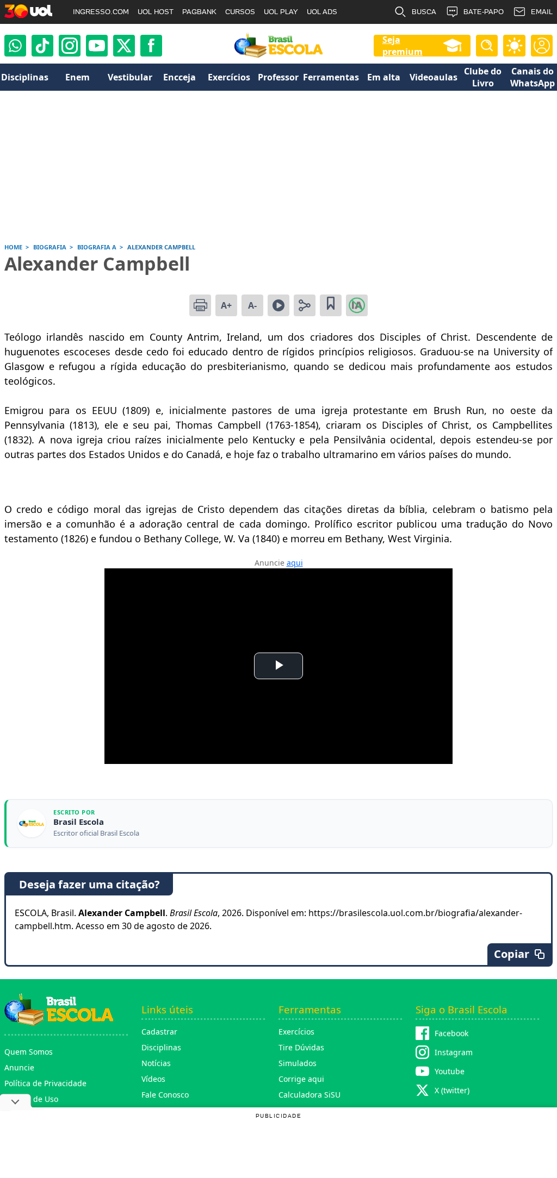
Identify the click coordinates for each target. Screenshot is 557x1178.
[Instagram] (70, 46)
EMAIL (542, 12)
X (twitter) (452, 1090)
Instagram (454, 1052)
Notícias (156, 1063)
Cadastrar (159, 1031)
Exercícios (296, 1031)
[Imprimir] (200, 305)
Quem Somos (28, 1052)
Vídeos (153, 1079)
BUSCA (424, 12)
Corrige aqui (301, 1079)
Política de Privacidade (45, 1083)
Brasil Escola (78, 822)
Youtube (450, 1071)
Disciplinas (161, 1047)
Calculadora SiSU (309, 1094)
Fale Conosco (165, 1094)
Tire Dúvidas (301, 1047)
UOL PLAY (281, 12)
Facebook (451, 1033)
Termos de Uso (31, 1099)
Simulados (297, 1063)
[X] (124, 46)
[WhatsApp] (15, 46)
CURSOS (240, 12)
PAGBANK (199, 12)
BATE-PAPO (483, 12)
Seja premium (402, 46)
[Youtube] (97, 46)
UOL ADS (322, 12)
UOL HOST (156, 12)
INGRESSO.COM (101, 12)
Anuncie (19, 1067)
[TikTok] (42, 46)
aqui (295, 562)
